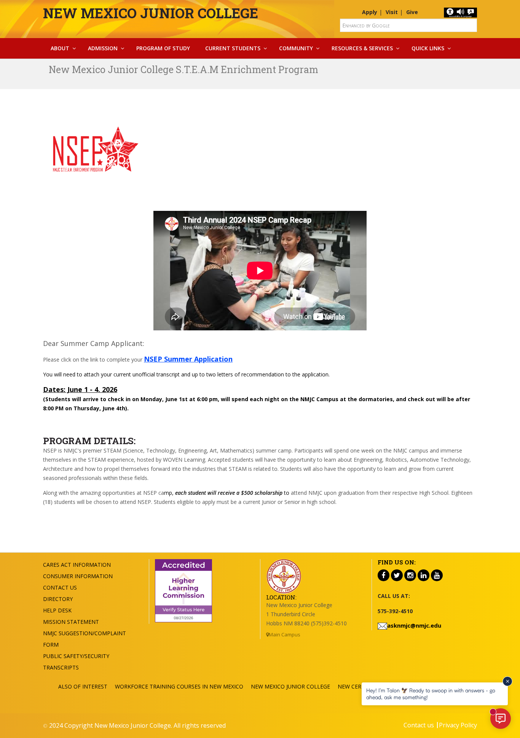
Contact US (60, 587)
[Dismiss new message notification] (507, 681)
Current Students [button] (232, 48)
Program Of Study (163, 48)
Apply (369, 12)
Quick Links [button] (428, 48)
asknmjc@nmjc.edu (414, 625)
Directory (58, 599)
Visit (392, 12)
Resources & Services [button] (362, 48)
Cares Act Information (77, 564)
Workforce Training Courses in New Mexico (179, 686)
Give (412, 12)
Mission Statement (71, 621)
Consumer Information (78, 576)
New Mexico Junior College (150, 13)
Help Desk (57, 610)
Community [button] (296, 48)
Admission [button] (103, 48)
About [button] (60, 48)
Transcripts (61, 667)
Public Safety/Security (76, 656)
